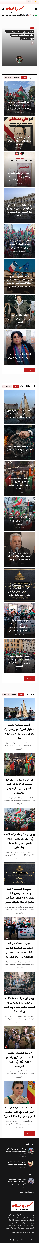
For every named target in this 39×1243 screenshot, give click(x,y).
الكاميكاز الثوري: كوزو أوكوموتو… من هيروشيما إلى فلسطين (19, 318)
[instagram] (7, 1240)
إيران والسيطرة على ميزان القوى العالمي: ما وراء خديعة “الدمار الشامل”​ (19, 449)
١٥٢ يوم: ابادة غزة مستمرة (26, 1192)
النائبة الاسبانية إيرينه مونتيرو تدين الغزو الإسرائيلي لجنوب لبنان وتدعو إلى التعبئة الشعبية (19, 1112)
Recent (24, 78)
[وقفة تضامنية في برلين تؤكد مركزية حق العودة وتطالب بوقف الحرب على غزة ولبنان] (31, 1151)
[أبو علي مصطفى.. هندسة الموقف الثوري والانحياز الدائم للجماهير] (31, 1164)
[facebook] (13, 1240)
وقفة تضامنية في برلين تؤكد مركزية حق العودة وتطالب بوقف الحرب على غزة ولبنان (19, 105)
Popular (17, 78)
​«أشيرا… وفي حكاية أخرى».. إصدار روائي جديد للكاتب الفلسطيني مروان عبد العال (19, 176)
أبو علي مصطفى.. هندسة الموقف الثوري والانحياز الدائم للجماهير (20, 141)
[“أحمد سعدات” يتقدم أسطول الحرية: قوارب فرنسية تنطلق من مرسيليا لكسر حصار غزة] (19, 709)
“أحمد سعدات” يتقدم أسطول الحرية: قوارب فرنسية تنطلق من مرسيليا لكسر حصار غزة (19, 414)
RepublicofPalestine (23, 45)
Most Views (8, 78)
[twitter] (10, 1240)
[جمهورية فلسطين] (19, 8)
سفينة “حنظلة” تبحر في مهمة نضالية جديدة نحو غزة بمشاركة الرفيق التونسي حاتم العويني (17, 1181)
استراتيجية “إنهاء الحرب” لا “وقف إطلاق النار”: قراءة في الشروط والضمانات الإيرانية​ (19, 556)
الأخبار (30, 15)
